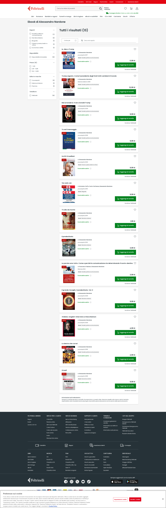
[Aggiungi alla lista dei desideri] (135, 49)
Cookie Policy (53, 506)
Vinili (48, 465)
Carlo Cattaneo (94, 186)
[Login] (137, 8)
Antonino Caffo (84, 186)
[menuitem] (32, 16)
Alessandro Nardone (85, 52)
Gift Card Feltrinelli (52, 425)
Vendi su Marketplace (72, 427)
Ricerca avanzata (107, 8)
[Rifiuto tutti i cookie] (163, 499)
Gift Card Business (71, 425)
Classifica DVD (70, 462)
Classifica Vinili (51, 470)
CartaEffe (81, 2)
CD (47, 457)
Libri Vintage (31, 465)
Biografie (35, 41)
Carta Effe (49, 419)
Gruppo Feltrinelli (127, 419)
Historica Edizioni (37, 83)
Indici (48, 435)
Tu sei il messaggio (69, 129)
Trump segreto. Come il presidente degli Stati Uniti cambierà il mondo (89, 76)
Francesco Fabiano (85, 266)
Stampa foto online (52, 438)
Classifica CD (51, 462)
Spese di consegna (90, 433)
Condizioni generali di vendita (109, 422)
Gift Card (88, 2)
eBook (29, 467)
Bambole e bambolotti (91, 467)
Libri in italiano (32, 457)
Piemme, (80, 269)
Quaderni (106, 470)
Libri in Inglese (32, 462)
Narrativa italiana (37, 38)
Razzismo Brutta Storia (129, 433)
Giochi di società (89, 465)
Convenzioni (119, 2)
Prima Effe (68, 433)
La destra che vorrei (70, 344)
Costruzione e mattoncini (91, 459)
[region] (83, 499)
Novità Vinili (50, 467)
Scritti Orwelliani (68, 156)
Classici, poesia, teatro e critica (39, 44)
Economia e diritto (37, 48)
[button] (100, 8)
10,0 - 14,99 (35, 71)
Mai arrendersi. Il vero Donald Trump (76, 103)
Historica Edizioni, (82, 82)
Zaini (104, 462)
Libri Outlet (31, 459)
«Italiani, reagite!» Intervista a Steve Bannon (79, 317)
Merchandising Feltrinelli (129, 459)
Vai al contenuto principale (36, 2)
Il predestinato (67, 237)
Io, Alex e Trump (68, 49)
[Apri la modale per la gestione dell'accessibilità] (136, 490)
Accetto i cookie (135, 499)
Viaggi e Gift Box (127, 462)
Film (67, 457)
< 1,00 (33, 66)
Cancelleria (106, 465)
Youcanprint (35, 80)
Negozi (96, 2)
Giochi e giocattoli (89, 457)
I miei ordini (87, 422)
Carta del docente (52, 430)
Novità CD (49, 459)
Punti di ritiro (103, 2)
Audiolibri (30, 470)
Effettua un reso (88, 425)
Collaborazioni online (72, 430)
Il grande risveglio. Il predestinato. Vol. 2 (77, 290)
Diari (104, 459)
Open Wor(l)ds (107, 467)
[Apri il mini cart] (131, 8)
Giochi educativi (89, 462)
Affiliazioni (68, 422)
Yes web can (67, 183)
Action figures (88, 470)
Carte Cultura (51, 427)
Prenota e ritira (51, 422)
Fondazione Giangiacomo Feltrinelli (130, 427)
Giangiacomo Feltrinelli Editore (129, 423)
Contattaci (87, 430)
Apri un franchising (71, 419)
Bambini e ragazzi (71, 470)
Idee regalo (125, 457)
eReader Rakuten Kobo (129, 467)
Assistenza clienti (133, 2)
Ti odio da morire (68, 210)
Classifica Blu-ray (71, 465)
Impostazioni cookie (120, 499)
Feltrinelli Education (128, 431)
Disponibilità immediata (39, 57)
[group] (110, 13)
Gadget (124, 465)
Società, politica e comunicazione (37, 34)
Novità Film (69, 459)
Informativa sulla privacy (110, 430)
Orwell (64, 370)
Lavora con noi (32, 425)
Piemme (34, 86)
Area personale (88, 419)
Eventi (111, 2)
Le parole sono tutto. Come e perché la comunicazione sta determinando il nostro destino (97, 263)
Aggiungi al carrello (127, 65)
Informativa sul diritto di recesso (110, 426)
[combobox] (79, 8)
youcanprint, (81, 55)
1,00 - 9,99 (35, 68)
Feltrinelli (34, 95)
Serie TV (68, 467)
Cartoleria (106, 457)
